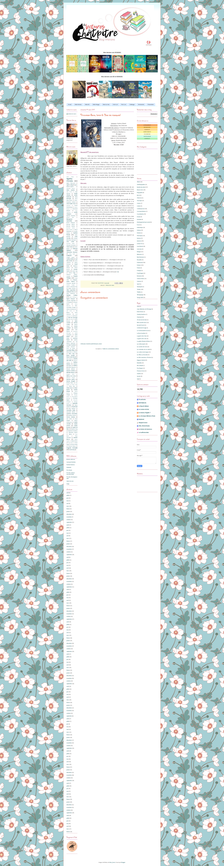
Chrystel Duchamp (71, 245)
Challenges (132, 104)
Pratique (139, 270)
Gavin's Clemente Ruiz (71, 286)
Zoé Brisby (72, 449)
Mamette (139, 363)
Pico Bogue (140, 368)
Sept (138, 379)
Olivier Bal (69, 388)
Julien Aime (70, 319)
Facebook (147, 134)
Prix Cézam (69, 470)
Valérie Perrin (74, 441)
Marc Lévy (72, 353)
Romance (139, 276)
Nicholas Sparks (70, 379)
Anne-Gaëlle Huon (71, 203)
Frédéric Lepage (70, 285)
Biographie (139, 192)
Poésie (138, 268)
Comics (139, 203)
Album (138, 182)
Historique (139, 235)
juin (67, 498)
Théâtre (139, 292)
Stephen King (74, 429)
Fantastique (140, 227)
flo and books (142, 399)
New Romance (140, 257)
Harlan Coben (71, 295)
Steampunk (139, 286)
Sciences (139, 281)
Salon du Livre (70, 481)
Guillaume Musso (70, 292)
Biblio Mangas (96, 104)
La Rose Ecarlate (141, 333)
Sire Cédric (69, 418)
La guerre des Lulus (142, 338)
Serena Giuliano (70, 417)
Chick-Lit (139, 198)
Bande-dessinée (141, 187)
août (67, 492)
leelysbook (141, 419)
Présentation (151, 104)
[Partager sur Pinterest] (122, 283)
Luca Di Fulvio (70, 348)
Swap (67, 484)
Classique (139, 200)
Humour (139, 238)
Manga (138, 251)
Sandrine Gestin (72, 415)
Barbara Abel (70, 217)
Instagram (147, 136)
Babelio (147, 129)
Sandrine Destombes (71, 413)
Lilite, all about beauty (144, 426)
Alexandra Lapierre (70, 188)
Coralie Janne (70, 257)
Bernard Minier (70, 224)
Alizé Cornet (69, 191)
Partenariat (139, 262)
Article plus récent (84, 344)
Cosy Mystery (140, 214)
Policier (139, 265)
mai (67, 501)
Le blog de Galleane (144, 406)
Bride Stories (140, 311)
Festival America (70, 464)
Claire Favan (69, 247)
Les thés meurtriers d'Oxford (144, 357)
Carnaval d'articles (71, 462)
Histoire (139, 233)
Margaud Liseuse (143, 422)
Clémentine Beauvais (71, 252)
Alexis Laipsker (70, 190)
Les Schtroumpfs (141, 344)
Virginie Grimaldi (71, 448)
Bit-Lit (138, 195)
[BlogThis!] (117, 283)
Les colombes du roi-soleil (143, 349)
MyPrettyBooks (142, 403)
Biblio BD (87, 104)
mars (67, 506)
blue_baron (112, 862)
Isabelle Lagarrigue (71, 300)
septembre (69, 522)
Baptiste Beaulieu (70, 215)
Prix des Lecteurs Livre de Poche (70, 473)
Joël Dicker (74, 316)
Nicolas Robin (69, 382)
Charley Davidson (141, 314)
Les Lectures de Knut (144, 409)
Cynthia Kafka (69, 259)
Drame (138, 216)
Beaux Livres (140, 190)
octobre (68, 519)
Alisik (138, 306)
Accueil (69, 104)
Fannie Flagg (72, 272)
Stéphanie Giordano (72, 430)
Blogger (123, 862)
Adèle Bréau (70, 176)
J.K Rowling (69, 302)
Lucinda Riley (70, 350)
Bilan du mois (106, 104)
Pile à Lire (123, 104)
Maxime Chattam (70, 370)
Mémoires (139, 254)
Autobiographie (141, 184)
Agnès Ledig (69, 185)
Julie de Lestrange (72, 317)
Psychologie (140, 273)
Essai (138, 225)
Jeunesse (139, 241)
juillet (67, 495)
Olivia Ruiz (72, 386)
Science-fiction (140, 278)
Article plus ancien (97, 344)
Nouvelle (139, 260)
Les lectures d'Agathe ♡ (145, 412)
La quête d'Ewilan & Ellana (143, 341)
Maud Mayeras (72, 367)
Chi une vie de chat (141, 320)
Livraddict (147, 125)
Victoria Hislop (74, 444)
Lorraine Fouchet (70, 345)
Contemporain (140, 208)
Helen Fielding (72, 297)
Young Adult (140, 297)
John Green (69, 310)
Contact (147, 138)
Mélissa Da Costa (71, 376)
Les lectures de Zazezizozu (145, 429)
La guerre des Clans (142, 336)
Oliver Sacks (74, 384)
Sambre (139, 373)
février (68, 509)
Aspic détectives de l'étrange (144, 309)
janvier (68, 511)
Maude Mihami (70, 369)
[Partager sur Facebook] (120, 283)
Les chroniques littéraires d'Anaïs (147, 416)
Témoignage (140, 294)
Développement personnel (143, 222)
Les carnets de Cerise (142, 346)
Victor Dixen (70, 442)
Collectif (68, 255)
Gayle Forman (71, 288)
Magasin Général (141, 360)
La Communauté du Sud (143, 330)
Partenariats (141, 104)
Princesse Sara (110, 285)
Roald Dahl (74, 406)
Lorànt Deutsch (70, 346)
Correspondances (141, 211)
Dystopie (139, 219)
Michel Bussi (70, 372)
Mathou (75, 365)
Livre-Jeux (139, 249)
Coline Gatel (72, 254)
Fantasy (139, 230)
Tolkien (70, 434)
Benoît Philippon (70, 222)
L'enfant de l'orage (141, 328)
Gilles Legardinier (71, 290)
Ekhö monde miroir (141, 322)
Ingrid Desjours (70, 298)
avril (67, 503)
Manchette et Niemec (71, 352)
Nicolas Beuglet (70, 381)
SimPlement (147, 131)
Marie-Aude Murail (71, 357)
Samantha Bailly (70, 410)
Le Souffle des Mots (144, 432)
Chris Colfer (70, 241)
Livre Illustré (140, 246)
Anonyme (68, 205)
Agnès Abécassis (70, 183)
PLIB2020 (68, 467)
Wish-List (115, 104)
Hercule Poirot (140, 325)
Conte (138, 206)
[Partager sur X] (119, 283)
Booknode (147, 127)
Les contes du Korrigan (142, 352)
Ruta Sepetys (72, 408)
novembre (69, 517)
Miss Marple (140, 365)
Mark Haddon (69, 358)
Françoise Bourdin (70, 283)
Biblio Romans (78, 104)
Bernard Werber (70, 226)
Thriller (138, 289)
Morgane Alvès (70, 374)
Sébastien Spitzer (73, 432)
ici (117, 272)
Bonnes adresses (70, 459)
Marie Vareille (70, 355)
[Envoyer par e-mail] (115, 283)
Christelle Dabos (70, 243)
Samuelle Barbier (70, 412)
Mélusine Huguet (70, 377)
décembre (69, 514)
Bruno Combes (69, 229)
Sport (138, 284)
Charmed (139, 317)
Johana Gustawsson (71, 309)
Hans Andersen (70, 293)
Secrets (139, 376)
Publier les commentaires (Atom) (111, 349)
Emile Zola (74, 271)
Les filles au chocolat (142, 354)
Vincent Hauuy (72, 446)
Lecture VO (139, 243)
